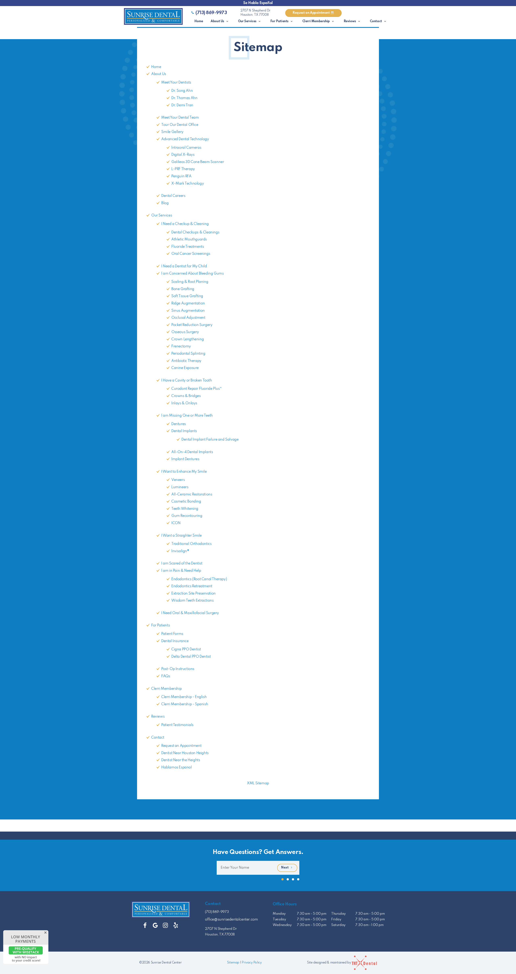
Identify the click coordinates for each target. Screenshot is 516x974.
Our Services (247, 21)
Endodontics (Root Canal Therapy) (199, 579)
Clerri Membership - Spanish (184, 704)
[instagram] (165, 925)
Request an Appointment (181, 746)
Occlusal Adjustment (188, 318)
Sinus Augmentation (188, 310)
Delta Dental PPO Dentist (191, 656)
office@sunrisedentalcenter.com (231, 919)
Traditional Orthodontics (191, 544)
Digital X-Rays (182, 155)
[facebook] (145, 925)
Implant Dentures (185, 459)
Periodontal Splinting (188, 353)
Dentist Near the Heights (180, 760)
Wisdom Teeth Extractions (192, 600)
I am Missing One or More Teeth (187, 415)
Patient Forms (172, 634)
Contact (376, 21)
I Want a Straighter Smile (181, 535)
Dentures (178, 424)
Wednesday (282, 925)
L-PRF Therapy (183, 169)
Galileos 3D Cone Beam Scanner (197, 162)
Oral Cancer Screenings (190, 254)
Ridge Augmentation (188, 303)
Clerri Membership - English (184, 697)
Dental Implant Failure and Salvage (209, 439)
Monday (279, 913)
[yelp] (176, 925)
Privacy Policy (252, 962)
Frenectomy (181, 346)
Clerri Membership (316, 21)
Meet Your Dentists (176, 82)
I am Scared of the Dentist (181, 563)
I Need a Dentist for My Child (184, 266)
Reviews (350, 21)
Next (285, 867)
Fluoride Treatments (187, 247)
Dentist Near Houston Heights (185, 753)
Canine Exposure (185, 368)
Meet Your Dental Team (180, 117)
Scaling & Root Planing (189, 282)
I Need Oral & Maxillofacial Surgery (190, 613)
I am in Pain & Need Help (181, 571)
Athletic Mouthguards (189, 239)
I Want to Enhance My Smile (184, 471)
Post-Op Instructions (177, 669)
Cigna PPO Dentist (186, 649)
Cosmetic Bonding (186, 501)
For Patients (279, 21)
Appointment (311, 13)
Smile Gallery (172, 132)
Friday (336, 919)
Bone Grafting (182, 289)
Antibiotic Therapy (186, 361)
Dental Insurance (175, 641)
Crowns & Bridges (186, 396)
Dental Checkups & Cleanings (195, 232)
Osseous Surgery (185, 332)
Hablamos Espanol (176, 767)
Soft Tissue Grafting (187, 296)
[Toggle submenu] (227, 21)
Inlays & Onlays (184, 403)
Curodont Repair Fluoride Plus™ (196, 389)
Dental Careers (173, 196)
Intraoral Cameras (186, 147)
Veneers (178, 480)
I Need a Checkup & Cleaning (185, 224)
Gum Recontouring (186, 516)
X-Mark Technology (187, 183)
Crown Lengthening (187, 339)
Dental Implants (184, 431)
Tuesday (279, 919)
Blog (165, 203)
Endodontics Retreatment (191, 586)
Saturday (338, 925)
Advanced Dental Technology (185, 139)
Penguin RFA (181, 176)
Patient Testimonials (177, 725)
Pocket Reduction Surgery (191, 325)
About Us (217, 21)
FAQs (165, 676)
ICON (175, 523)
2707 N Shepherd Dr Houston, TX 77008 (255, 13)
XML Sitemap (258, 783)
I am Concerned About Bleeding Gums (192, 273)
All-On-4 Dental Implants (192, 452)
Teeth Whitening (184, 509)
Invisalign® (180, 551)
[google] (155, 925)
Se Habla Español (258, 3)
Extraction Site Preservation (193, 593)
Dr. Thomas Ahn (184, 98)
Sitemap (233, 962)
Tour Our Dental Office (179, 125)
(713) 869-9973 (211, 13)
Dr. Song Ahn (182, 91)
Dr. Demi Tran (182, 105)
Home (198, 21)
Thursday (338, 913)
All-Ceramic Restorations (191, 494)
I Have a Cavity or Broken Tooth (186, 380)
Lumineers (179, 487)
